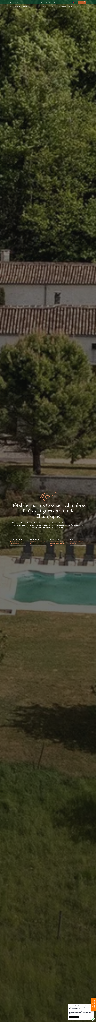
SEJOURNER (43, 6)
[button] (41, 2)
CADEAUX (83, 6)
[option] (73, 2)
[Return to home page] (19, 6)
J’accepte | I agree (74, 1017)
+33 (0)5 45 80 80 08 (20, 2)
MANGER (53, 6)
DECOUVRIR (62, 6)
